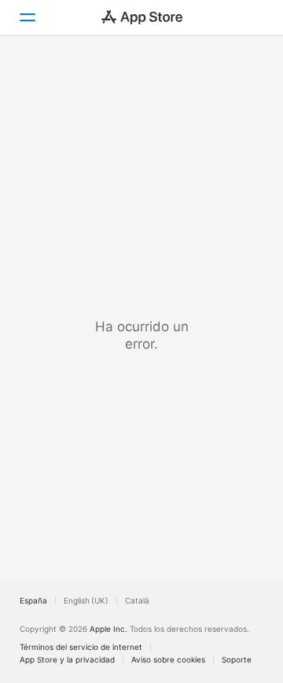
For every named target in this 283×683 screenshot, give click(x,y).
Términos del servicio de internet (81, 647)
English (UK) (86, 600)
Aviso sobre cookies (168, 659)
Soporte (237, 659)
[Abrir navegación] (26, 17)
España (33, 600)
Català (137, 600)
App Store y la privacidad (67, 659)
